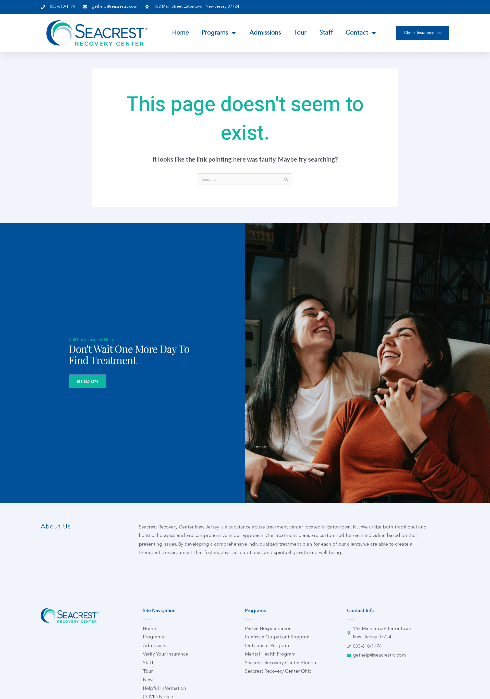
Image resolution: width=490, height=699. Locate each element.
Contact (357, 33)
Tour (300, 33)
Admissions (265, 33)
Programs (215, 33)
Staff (326, 33)
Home (180, 33)
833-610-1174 (87, 381)
